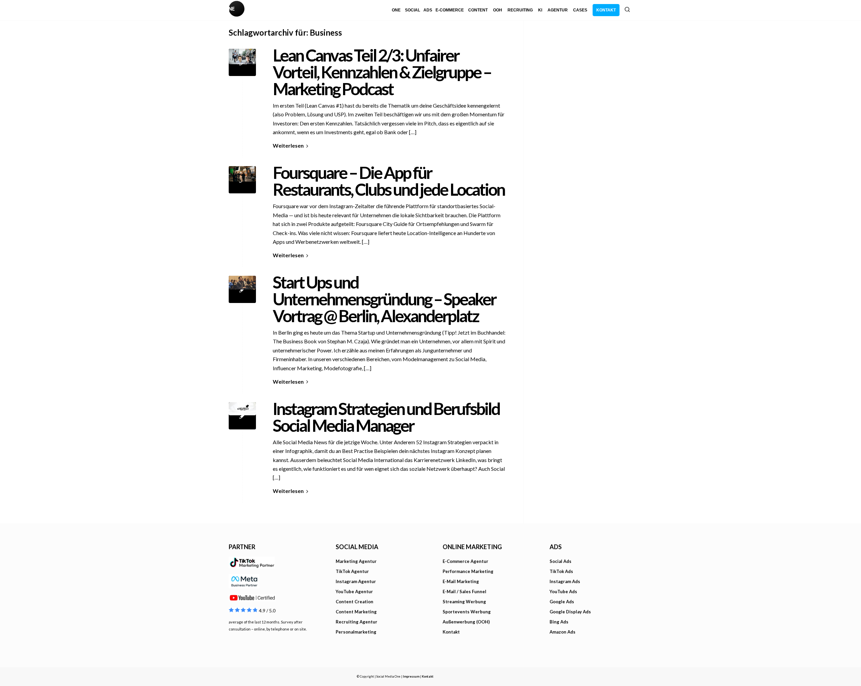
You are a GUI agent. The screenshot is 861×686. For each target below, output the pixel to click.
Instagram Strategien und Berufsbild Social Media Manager (386, 416)
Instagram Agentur (356, 581)
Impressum (411, 676)
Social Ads (560, 561)
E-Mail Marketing (461, 581)
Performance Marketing (468, 571)
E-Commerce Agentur (465, 561)
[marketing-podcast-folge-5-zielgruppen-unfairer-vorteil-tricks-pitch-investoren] (242, 62)
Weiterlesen (288, 145)
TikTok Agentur (352, 571)
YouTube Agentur (354, 591)
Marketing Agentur (356, 561)
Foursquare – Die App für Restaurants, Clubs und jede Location (388, 180)
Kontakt (451, 632)
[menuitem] (396, 10)
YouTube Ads (563, 591)
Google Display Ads (570, 611)
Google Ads (562, 601)
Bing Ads (559, 621)
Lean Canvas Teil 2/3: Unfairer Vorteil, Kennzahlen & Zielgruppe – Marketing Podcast (382, 72)
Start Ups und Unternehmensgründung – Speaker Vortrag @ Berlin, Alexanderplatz (384, 299)
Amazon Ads (562, 632)
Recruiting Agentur (356, 621)
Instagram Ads (565, 581)
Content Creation (354, 601)
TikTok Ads (561, 571)
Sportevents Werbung (467, 611)
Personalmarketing (356, 632)
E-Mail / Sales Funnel (464, 591)
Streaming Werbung (464, 601)
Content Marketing (356, 611)
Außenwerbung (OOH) (466, 621)
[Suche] (627, 9)
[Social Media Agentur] (329, 10)
